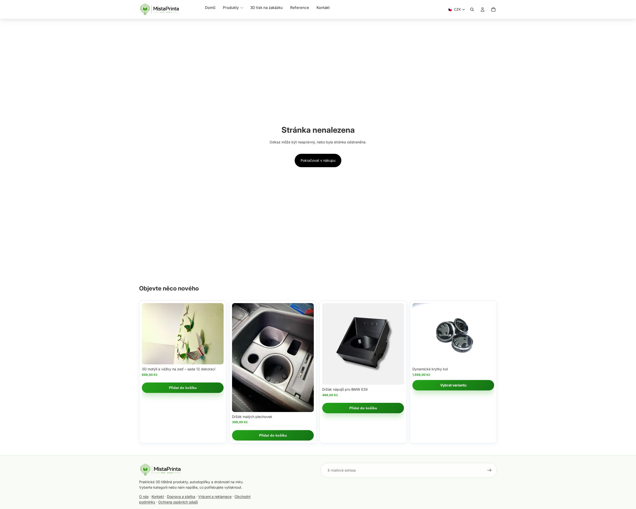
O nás (144, 496)
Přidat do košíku (183, 388)
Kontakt (158, 496)
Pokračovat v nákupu (318, 160)
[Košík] (493, 9)
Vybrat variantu (453, 385)
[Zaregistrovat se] (489, 470)
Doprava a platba (181, 496)
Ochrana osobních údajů (178, 502)
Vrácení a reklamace (215, 496)
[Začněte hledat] (472, 9)
